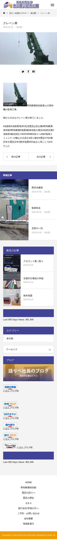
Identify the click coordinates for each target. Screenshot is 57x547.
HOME (28, 482)
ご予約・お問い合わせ (28, 513)
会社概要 (28, 518)
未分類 (19, 27)
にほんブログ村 (11, 391)
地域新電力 (28, 523)
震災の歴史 (28, 498)
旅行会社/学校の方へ (28, 508)
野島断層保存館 (28, 487)
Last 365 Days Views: (14, 319)
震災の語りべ (28, 492)
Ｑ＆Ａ (28, 503)
